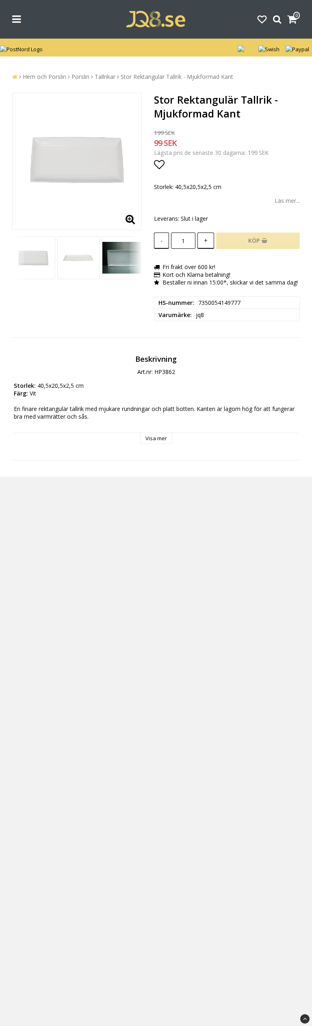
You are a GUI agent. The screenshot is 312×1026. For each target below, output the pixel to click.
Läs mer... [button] (287, 200)
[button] (262, 19)
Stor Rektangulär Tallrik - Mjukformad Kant (177, 76)
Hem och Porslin (44, 76)
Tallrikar (105, 76)
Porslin (80, 76)
